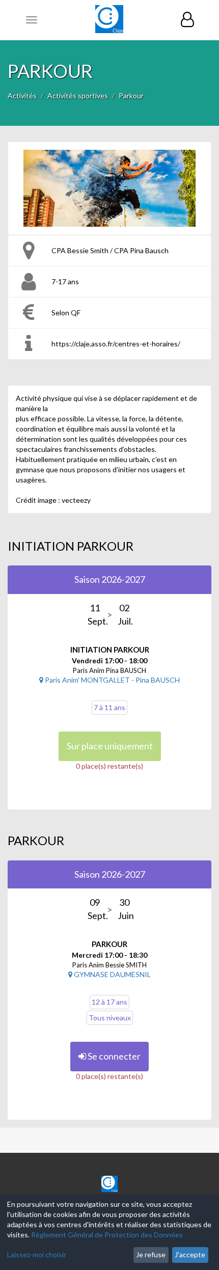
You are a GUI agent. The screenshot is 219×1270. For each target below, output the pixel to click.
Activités (22, 95)
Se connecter (113, 1056)
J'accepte (190, 1254)
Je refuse (151, 1254)
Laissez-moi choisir (36, 1254)
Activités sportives (77, 95)
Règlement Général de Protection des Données (107, 1234)
